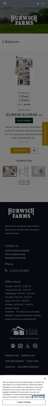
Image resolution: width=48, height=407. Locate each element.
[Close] (45, 378)
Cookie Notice (38, 397)
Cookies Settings (24, 402)
